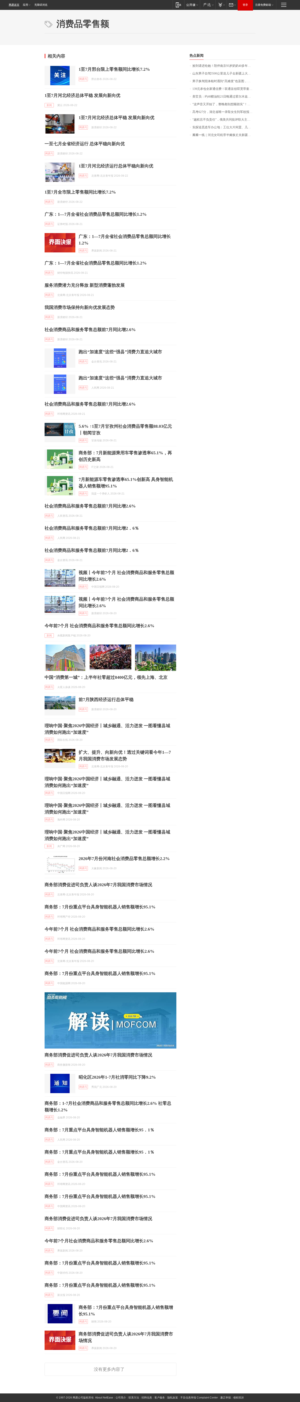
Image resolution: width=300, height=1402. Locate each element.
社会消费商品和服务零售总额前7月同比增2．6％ (92, 528)
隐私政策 (172, 1397)
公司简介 (121, 1397)
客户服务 (159, 1397)
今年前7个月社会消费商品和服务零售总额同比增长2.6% (99, 1240)
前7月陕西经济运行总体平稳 (106, 699)
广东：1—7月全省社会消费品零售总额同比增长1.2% (96, 214)
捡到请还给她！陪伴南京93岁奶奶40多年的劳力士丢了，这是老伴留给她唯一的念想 (223, 65)
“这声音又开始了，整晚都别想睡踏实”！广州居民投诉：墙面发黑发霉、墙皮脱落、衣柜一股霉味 (223, 104)
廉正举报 (225, 1397)
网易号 (83, 79)
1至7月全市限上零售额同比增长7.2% (80, 192)
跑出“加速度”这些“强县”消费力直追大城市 (120, 351)
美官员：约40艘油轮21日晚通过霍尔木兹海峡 (223, 96)
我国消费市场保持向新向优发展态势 (80, 307)
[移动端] (178, 4)
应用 (25, 4)
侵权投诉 (238, 1397)
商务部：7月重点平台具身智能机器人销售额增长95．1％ (99, 1129)
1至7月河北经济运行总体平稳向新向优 (116, 165)
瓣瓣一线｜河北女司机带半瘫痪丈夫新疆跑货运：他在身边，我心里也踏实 (223, 135)
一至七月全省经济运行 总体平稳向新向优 (85, 143)
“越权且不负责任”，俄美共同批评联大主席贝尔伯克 (223, 119)
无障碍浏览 (40, 4)
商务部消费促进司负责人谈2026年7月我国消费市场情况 (98, 884)
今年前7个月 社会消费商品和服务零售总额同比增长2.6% (99, 625)
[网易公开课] (192, 4)
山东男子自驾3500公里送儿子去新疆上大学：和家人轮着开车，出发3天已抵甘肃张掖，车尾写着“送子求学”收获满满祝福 (223, 73)
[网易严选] (207, 4)
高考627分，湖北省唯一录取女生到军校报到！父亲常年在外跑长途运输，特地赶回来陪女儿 (223, 112)
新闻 (49, 105)
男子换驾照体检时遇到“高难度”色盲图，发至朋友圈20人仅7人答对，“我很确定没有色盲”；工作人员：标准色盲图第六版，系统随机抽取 (223, 81)
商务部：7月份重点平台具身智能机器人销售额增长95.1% (100, 906)
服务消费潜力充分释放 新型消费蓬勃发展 (85, 285)
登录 (245, 4)
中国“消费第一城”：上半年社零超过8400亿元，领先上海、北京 (106, 677)
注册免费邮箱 (263, 4)
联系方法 (133, 1397)
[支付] (221, 4)
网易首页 (14, 4)
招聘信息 (146, 1397)
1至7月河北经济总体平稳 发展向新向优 (82, 95)
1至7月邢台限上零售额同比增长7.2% (114, 69)
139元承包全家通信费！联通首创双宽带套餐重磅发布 (223, 89)
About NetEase (104, 1397)
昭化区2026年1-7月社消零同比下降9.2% (117, 1077)
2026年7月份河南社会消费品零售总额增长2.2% (124, 858)
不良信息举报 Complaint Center (199, 1397)
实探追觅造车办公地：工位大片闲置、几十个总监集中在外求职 (223, 127)
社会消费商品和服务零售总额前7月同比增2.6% (90, 329)
